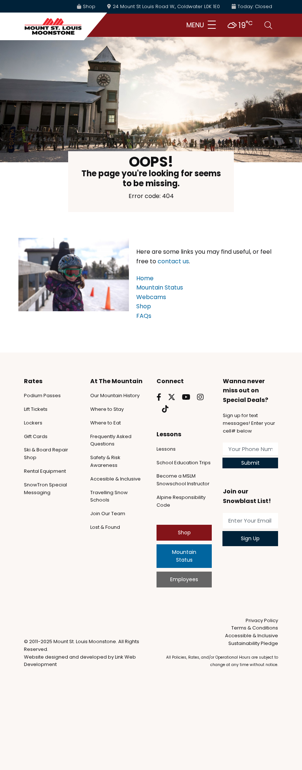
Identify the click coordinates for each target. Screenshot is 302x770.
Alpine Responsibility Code (181, 501)
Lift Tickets (36, 409)
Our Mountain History (115, 395)
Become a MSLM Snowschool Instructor (183, 479)
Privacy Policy (262, 620)
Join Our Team (107, 513)
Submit (250, 462)
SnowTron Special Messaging (45, 488)
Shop (143, 306)
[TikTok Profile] (165, 409)
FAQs (143, 316)
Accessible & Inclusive (251, 635)
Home (145, 278)
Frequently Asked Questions (110, 440)
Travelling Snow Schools (109, 496)
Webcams (151, 297)
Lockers (33, 422)
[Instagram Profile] (200, 397)
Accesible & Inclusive (115, 478)
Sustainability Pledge (253, 643)
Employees (184, 579)
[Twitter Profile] (171, 397)
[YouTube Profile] (186, 397)
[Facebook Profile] (159, 397)
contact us (173, 261)
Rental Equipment (45, 471)
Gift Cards (36, 436)
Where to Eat (105, 422)
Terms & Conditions (254, 627)
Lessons (166, 448)
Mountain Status (159, 287)
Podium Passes (42, 395)
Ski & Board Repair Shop (46, 453)
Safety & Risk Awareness (105, 461)
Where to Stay (107, 409)
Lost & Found (105, 527)
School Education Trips (184, 462)
